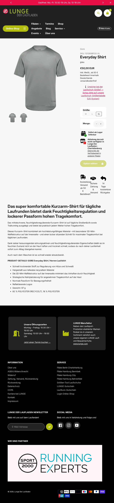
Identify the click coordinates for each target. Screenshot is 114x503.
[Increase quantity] (101, 124)
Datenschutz (14, 386)
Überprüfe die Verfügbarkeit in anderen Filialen (94, 153)
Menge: (86, 123)
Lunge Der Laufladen (22, 492)
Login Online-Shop (65, 394)
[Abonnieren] (49, 426)
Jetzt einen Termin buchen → (37, 342)
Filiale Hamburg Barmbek (68, 371)
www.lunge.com (80, 344)
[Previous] (11, 2)
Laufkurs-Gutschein (66, 390)
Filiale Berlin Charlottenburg (69, 367)
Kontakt (11, 397)
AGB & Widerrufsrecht (18, 371)
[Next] (102, 2)
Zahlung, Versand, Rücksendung (23, 379)
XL (99, 114)
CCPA (10, 390)
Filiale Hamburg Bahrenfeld (69, 379)
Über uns (12, 367)
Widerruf (12, 375)
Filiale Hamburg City (66, 375)
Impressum (13, 401)
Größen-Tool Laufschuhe (69, 382)
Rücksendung (14, 382)
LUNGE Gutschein (65, 386)
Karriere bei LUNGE (17, 394)
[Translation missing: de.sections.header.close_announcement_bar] (110, 2)
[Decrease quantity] (97, 124)
